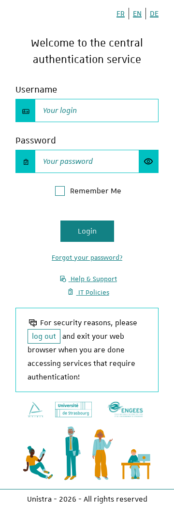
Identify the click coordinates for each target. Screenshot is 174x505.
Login (87, 231)
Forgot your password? (87, 257)
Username (36, 89)
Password (35, 140)
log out (44, 336)
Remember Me (95, 191)
